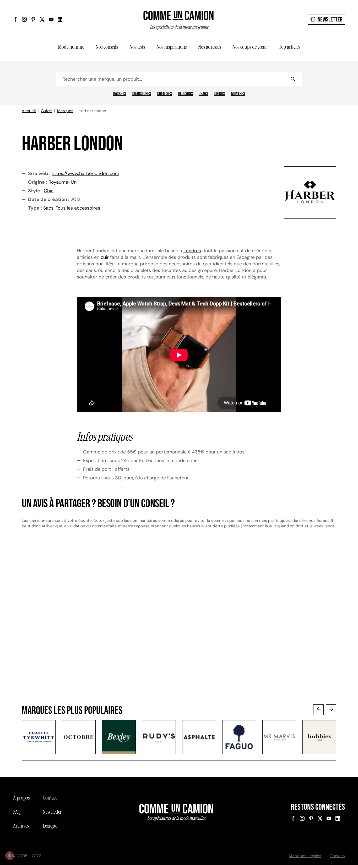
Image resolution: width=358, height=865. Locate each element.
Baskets (119, 93)
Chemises (164, 93)
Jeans (203, 93)
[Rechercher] (293, 79)
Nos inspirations (171, 47)
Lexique (50, 825)
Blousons (185, 93)
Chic (48, 191)
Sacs (48, 208)
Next (331, 709)
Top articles (289, 47)
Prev (318, 709)
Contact (50, 797)
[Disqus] (179, 621)
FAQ (16, 811)
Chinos (219, 93)
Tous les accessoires (78, 208)
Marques (65, 110)
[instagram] (24, 19)
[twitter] (42, 19)
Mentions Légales (305, 855)
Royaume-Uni (63, 182)
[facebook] (15, 19)
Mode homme (71, 47)
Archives (21, 825)
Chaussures (141, 93)
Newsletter (330, 19)
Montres (238, 93)
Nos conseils (107, 47)
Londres (192, 251)
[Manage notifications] (9, 855)
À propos (21, 797)
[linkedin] (60, 19)
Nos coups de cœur (249, 47)
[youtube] (51, 19)
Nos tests (137, 47)
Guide (46, 110)
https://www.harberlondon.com (85, 173)
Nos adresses (209, 47)
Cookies (337, 855)
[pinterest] (33, 19)
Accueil (29, 110)
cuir (105, 257)
